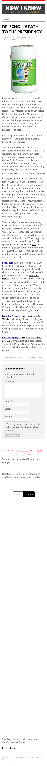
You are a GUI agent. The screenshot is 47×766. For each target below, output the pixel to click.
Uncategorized (10, 40)
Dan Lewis (22, 37)
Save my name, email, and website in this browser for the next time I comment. (23, 427)
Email (8, 409)
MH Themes (6, 760)
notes (34, 244)
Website (9, 416)
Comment (10, 381)
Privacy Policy (9, 748)
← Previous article (11, 357)
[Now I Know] (23, 9)
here (36, 310)
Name (8, 401)
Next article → (37, 357)
